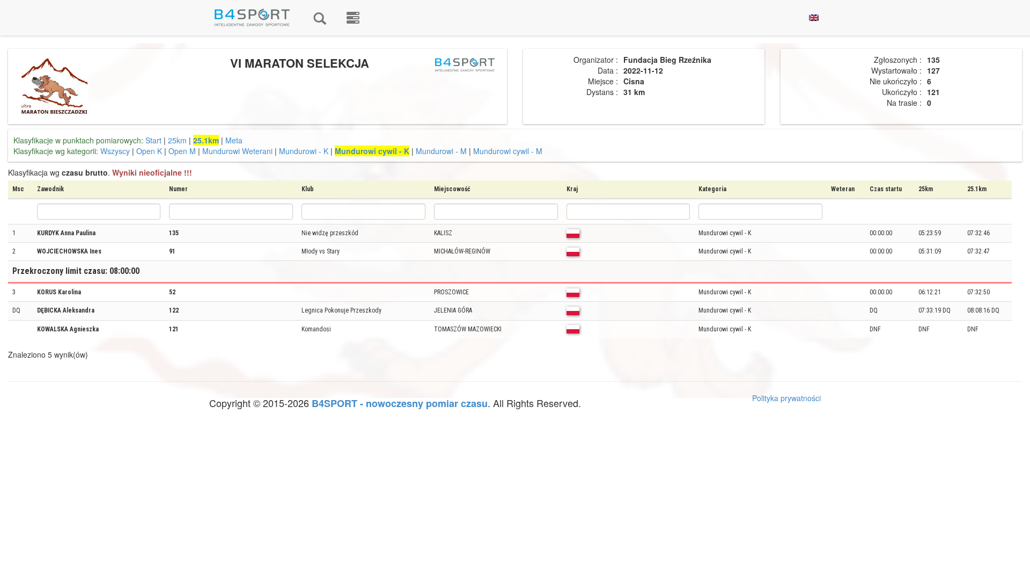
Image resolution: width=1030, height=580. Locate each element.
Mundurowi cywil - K (372, 151)
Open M (182, 151)
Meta (233, 140)
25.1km (206, 140)
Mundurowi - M (441, 151)
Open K (149, 151)
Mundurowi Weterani (237, 151)
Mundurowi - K (303, 151)
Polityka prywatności (786, 398)
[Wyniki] (319, 17)
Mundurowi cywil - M (507, 151)
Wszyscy (115, 151)
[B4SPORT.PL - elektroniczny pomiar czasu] (353, 17)
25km (177, 140)
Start (153, 140)
